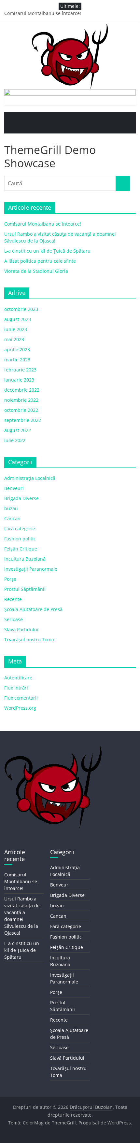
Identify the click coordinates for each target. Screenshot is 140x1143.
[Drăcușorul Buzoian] (10, 118)
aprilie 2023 (17, 349)
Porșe (10, 579)
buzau (11, 508)
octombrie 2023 (21, 309)
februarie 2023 (20, 370)
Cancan (12, 518)
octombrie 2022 (21, 410)
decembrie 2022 (21, 390)
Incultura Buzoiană (25, 559)
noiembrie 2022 (21, 400)
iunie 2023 (15, 329)
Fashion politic (20, 539)
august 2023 (17, 319)
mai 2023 (14, 339)
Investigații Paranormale (30, 569)
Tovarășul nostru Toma (29, 639)
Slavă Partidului (21, 629)
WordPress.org (20, 708)
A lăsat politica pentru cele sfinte (40, 261)
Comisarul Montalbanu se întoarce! (42, 13)
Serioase (13, 619)
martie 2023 (17, 359)
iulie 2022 (14, 440)
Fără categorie (19, 528)
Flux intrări (16, 688)
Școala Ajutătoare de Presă (33, 609)
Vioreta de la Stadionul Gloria (36, 271)
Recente (13, 599)
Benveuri (14, 488)
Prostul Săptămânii (25, 589)
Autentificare (18, 678)
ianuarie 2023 (19, 380)
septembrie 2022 (22, 420)
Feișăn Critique (20, 549)
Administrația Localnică (29, 478)
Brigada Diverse (21, 498)
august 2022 (17, 430)
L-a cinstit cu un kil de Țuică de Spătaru (47, 251)
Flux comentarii (21, 698)
